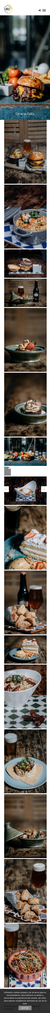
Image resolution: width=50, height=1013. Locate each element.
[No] (46, 1001)
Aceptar (25, 1008)
